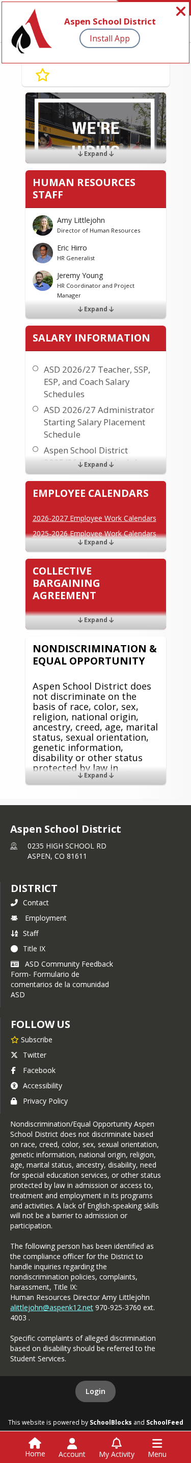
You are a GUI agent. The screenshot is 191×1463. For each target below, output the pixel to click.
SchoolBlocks (111, 1422)
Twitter (34, 1055)
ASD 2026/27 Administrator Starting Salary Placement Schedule (99, 422)
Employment (46, 918)
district (34, 888)
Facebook (39, 1070)
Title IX (34, 948)
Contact (36, 902)
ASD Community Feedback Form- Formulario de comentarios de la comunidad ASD (62, 979)
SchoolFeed (164, 1422)
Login (95, 1391)
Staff (30, 933)
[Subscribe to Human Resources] (42, 75)
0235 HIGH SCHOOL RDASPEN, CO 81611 (67, 851)
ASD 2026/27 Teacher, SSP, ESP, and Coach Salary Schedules (97, 381)
